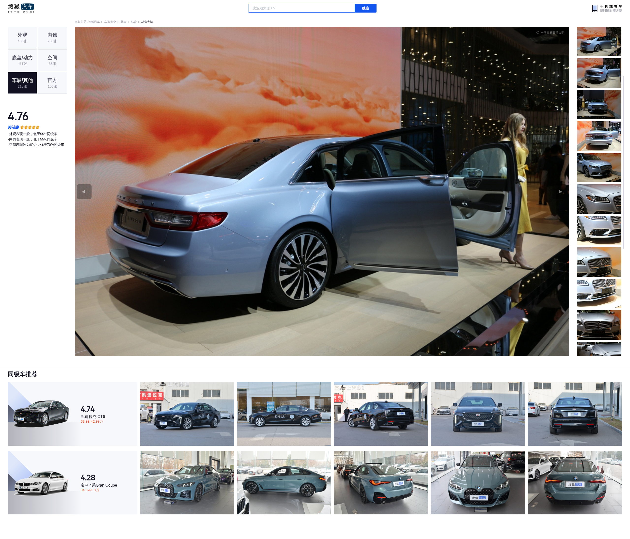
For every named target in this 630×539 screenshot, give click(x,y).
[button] (198, 191)
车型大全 (110, 22)
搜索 (365, 8)
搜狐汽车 (21, 8)
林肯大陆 (147, 22)
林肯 (123, 22)
